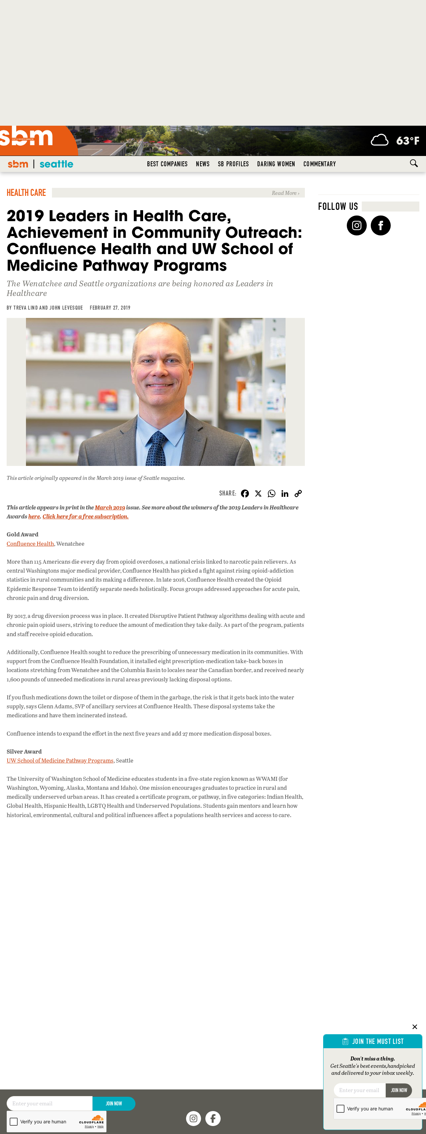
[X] (258, 494)
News (203, 164)
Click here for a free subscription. (86, 516)
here (34, 516)
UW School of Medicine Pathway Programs (60, 760)
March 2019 (110, 507)
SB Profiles (233, 164)
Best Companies (167, 164)
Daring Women (276, 164)
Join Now (114, 1103)
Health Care (26, 193)
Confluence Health (30, 543)
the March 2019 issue (112, 477)
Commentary (320, 164)
